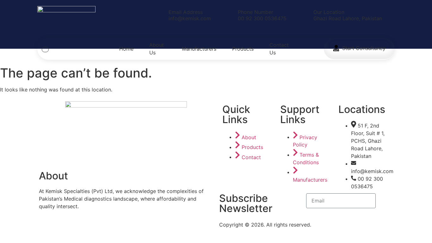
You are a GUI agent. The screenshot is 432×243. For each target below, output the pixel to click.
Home (126, 49)
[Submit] (385, 200)
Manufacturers (199, 49)
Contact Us (279, 49)
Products (243, 49)
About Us (156, 49)
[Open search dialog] (45, 49)
